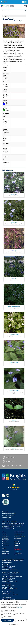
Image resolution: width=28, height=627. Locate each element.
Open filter (7, 16)
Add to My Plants (19, 20)
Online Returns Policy (6, 517)
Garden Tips (5, 545)
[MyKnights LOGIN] (21, 6)
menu (5, 2)
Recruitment (5, 543)
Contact (4, 548)
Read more (19, 607)
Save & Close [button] (7, 620)
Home (4, 532)
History (4, 541)
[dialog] (14, 613)
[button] (14, 624)
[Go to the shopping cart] (25, 6)
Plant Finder (5, 551)
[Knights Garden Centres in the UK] (7, 6)
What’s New (5, 536)
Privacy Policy (5, 511)
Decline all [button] (21, 620)
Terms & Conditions (8, 513)
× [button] (26, 601)
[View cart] (25, 6)
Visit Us (4, 534)
